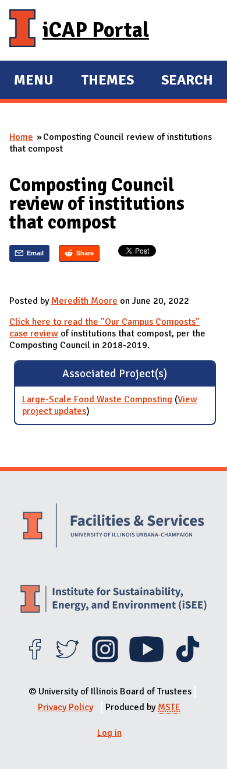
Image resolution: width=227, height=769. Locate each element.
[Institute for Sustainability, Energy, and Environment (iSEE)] (113, 600)
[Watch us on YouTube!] (146, 659)
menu (34, 81)
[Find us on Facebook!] (35, 659)
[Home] (22, 30)
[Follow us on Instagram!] (105, 659)
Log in (109, 733)
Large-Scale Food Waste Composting (97, 399)
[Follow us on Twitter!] (67, 659)
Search (187, 80)
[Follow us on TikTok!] (188, 659)
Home (21, 137)
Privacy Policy (65, 707)
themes (107, 81)
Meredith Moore (84, 301)
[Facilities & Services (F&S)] (113, 527)
